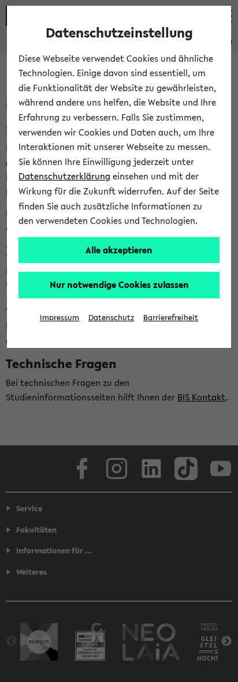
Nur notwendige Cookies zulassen (119, 284)
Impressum (59, 317)
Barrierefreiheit (170, 317)
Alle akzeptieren (119, 249)
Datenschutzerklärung (64, 176)
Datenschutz (111, 317)
